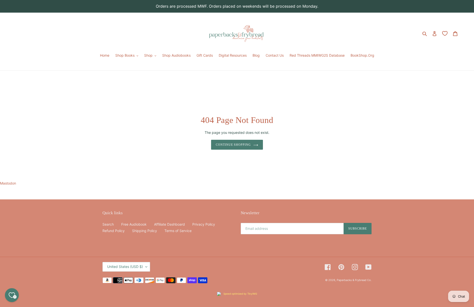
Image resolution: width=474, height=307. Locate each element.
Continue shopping (233, 144)
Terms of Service (178, 231)
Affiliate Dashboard (169, 224)
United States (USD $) (125, 266)
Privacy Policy (203, 224)
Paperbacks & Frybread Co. (354, 280)
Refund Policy (113, 231)
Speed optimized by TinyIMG (240, 293)
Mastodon (8, 183)
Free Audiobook (134, 224)
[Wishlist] (445, 33)
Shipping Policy (144, 231)
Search (108, 224)
